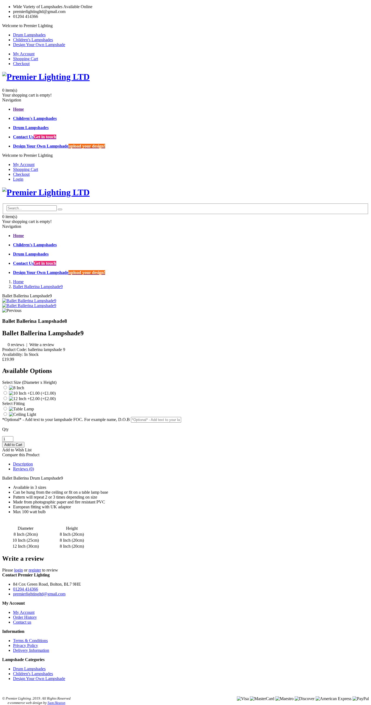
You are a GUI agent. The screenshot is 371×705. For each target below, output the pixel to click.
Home (18, 281)
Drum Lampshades (29, 35)
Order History (25, 617)
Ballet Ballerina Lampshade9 (38, 286)
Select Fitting (13, 403)
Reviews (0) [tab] (23, 469)
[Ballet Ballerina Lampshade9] (29, 300)
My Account (23, 54)
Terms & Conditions (30, 640)
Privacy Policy (25, 645)
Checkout (21, 63)
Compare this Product (20, 454)
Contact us (22, 622)
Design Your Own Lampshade (39, 44)
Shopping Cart (25, 58)
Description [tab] (23, 464)
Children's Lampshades (33, 39)
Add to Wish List (17, 450)
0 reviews (16, 344)
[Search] (60, 209)
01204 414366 (25, 589)
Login (18, 179)
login (18, 570)
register (35, 570)
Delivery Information (31, 650)
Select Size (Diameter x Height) (29, 382)
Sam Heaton (56, 703)
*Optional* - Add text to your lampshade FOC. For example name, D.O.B (66, 419)
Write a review (41, 344)
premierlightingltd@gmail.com (39, 594)
